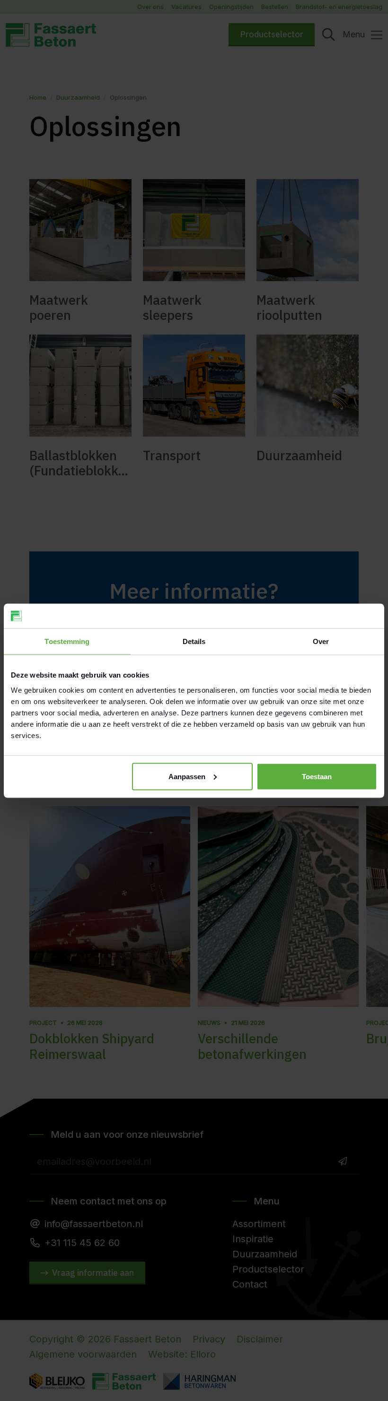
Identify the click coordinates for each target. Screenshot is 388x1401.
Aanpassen (186, 776)
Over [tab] (321, 641)
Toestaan (317, 776)
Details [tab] (194, 641)
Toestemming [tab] (66, 641)
